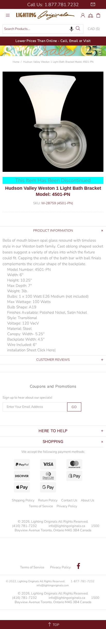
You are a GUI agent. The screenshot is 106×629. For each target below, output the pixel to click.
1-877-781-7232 (82, 581)
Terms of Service (41, 506)
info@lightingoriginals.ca (67, 526)
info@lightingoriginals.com (53, 585)
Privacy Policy (67, 506)
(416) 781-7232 (24, 526)
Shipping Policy (23, 500)
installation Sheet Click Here (31, 350)
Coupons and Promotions (53, 386)
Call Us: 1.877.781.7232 (53, 5)
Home (16, 62)
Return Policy (48, 500)
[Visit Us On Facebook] (78, 566)
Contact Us (69, 500)
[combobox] (43, 29)
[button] (71, 29)
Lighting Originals (46, 15)
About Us (87, 500)
